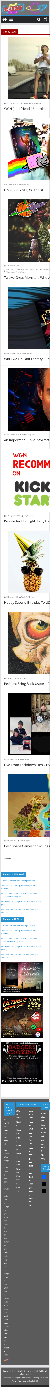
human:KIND (31, 1114)
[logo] (6, 1360)
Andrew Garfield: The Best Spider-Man (18, 881)
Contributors (43, 1117)
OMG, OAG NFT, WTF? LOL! (24, 189)
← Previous (6, 859)
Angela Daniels (29, 516)
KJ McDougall (27, 353)
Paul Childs (23, 678)
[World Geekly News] (25, 3)
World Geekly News (29, 435)
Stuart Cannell (24, 759)
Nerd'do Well (31, 1125)
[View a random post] (45, 19)
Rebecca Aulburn (24, 184)
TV (17, 1191)
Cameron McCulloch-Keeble (31, 103)
